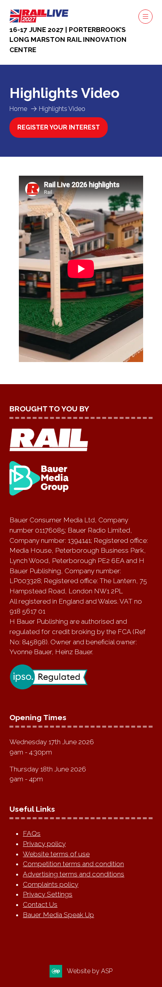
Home (18, 109)
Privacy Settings (47, 894)
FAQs (31, 833)
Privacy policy (44, 844)
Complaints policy (50, 884)
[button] (145, 16)
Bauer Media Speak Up (58, 915)
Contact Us (40, 904)
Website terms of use (56, 854)
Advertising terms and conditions (73, 874)
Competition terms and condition (73, 864)
